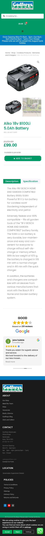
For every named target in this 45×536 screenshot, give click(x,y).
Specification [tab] (30, 181)
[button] (22, 31)
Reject (18, 532)
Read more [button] (10, 362)
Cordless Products (24, 53)
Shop (13, 53)
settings (27, 527)
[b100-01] (22, 77)
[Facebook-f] (5, 505)
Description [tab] (12, 181)
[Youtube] (9, 505)
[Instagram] (13, 505)
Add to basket (24, 158)
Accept (7, 532)
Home (7, 53)
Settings (28, 532)
